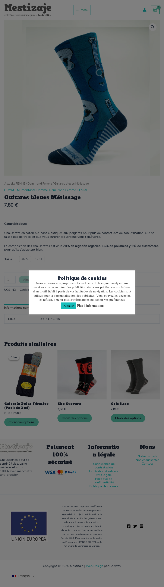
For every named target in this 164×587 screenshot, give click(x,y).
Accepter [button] (68, 306)
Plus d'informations (90, 306)
